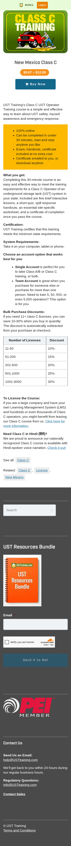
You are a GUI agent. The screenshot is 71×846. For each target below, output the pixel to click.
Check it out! (56, 448)
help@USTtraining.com (20, 760)
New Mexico (14, 477)
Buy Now (37, 84)
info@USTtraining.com (20, 785)
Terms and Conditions (19, 830)
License (42, 470)
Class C (23, 460)
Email (9, 615)
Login (42, 5)
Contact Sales (14, 794)
